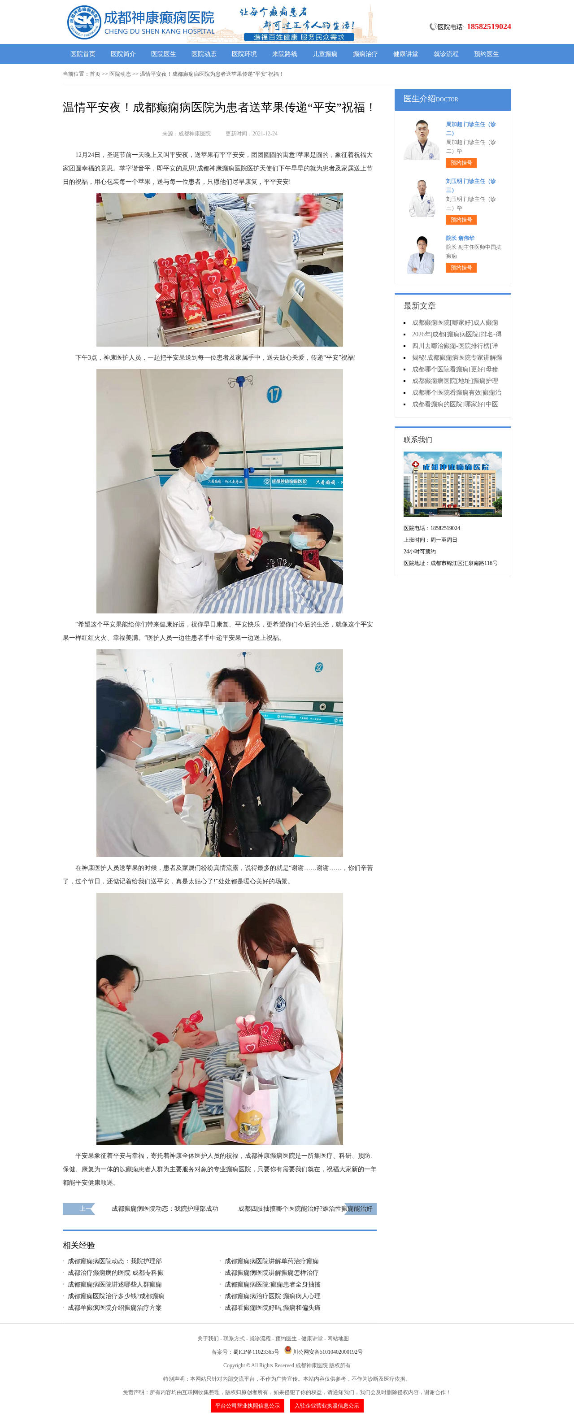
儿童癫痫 (325, 54)
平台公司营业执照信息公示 (247, 1406)
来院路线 (284, 54)
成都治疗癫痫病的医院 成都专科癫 (116, 1272)
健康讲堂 (405, 54)
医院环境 (244, 54)
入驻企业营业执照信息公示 (327, 1406)
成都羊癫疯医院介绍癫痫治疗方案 (115, 1307)
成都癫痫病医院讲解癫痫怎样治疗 (272, 1272)
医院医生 (163, 54)
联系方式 (234, 1338)
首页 (95, 74)
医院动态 (204, 54)
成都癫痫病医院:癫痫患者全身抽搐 (273, 1284)
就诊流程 (446, 54)
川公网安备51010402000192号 (328, 1352)
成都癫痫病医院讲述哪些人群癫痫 (115, 1284)
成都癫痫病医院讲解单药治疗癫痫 (272, 1261)
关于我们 (208, 1338)
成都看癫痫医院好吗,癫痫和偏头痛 (273, 1307)
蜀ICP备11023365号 (256, 1352)
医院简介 (123, 54)
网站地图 (338, 1338)
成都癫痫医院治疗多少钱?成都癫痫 (116, 1296)
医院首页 (83, 54)
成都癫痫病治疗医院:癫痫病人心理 (273, 1296)
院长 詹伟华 (460, 238)
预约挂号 (461, 163)
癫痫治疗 (365, 54)
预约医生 (486, 54)
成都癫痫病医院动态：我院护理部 (115, 1261)
